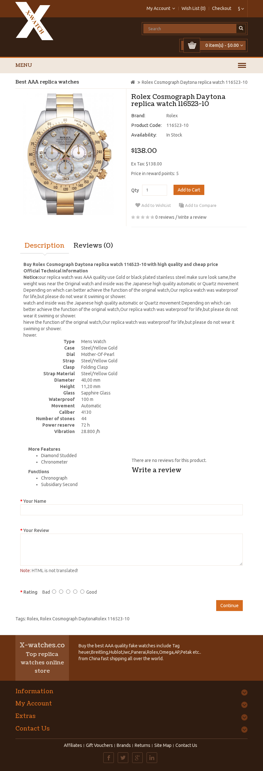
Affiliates (73, 745)
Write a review (192, 217)
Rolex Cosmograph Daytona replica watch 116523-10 (195, 82)
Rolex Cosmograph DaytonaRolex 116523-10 (85, 618)
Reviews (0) (93, 245)
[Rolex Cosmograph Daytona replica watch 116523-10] (68, 154)
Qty (135, 190)
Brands (124, 745)
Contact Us (186, 745)
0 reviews (164, 217)
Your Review (36, 530)
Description (44, 245)
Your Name (34, 501)
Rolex (172, 115)
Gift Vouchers (99, 745)
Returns (142, 745)
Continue (229, 605)
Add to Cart (189, 189)
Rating (30, 592)
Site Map (163, 745)
